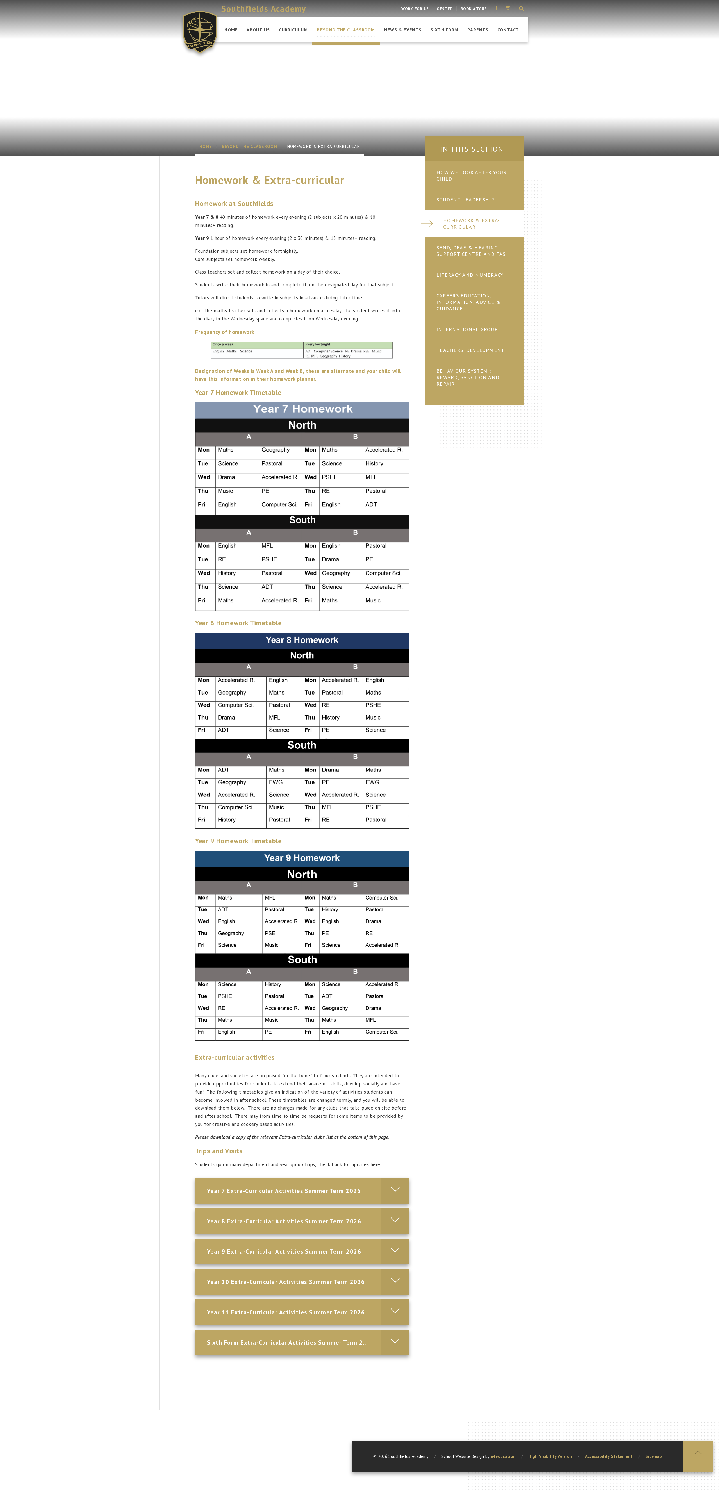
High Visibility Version (550, 1456)
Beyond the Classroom (249, 146)
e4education (503, 1456)
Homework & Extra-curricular (323, 146)
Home (205, 146)
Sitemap (653, 1456)
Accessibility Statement (609, 1456)
